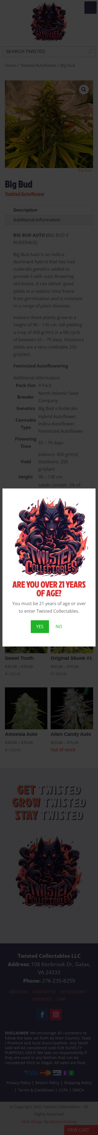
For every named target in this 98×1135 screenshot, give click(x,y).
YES (40, 626)
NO (59, 626)
